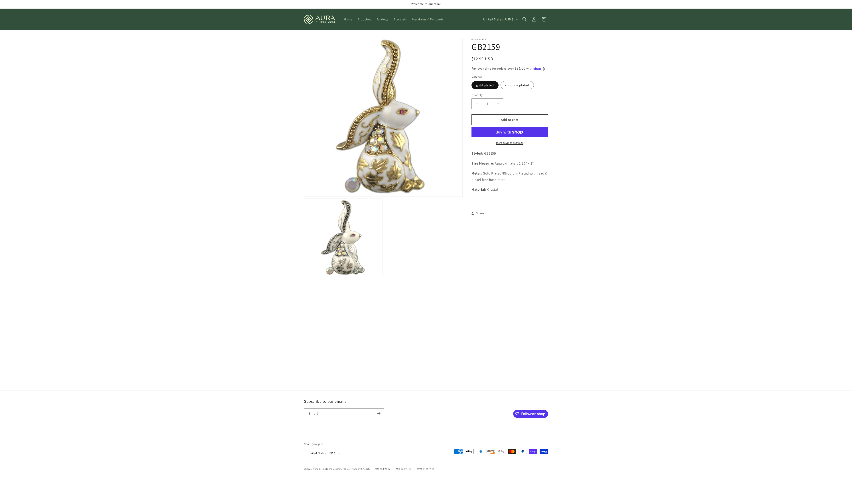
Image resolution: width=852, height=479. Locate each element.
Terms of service (424, 468)
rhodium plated (517, 85)
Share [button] (480, 213)
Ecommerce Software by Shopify (351, 468)
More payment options (509, 142)
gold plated (485, 85)
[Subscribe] (379, 413)
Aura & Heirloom (322, 468)
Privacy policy (403, 468)
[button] (524, 19)
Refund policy (382, 468)
